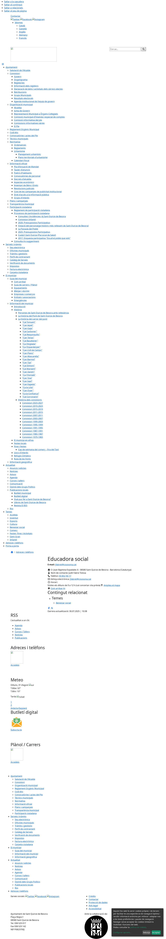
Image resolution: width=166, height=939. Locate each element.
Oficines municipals (24, 822)
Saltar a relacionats (13, 7)
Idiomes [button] (19, 22)
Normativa (20, 801)
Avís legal (93, 905)
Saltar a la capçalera (14, 1)
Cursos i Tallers (22, 631)
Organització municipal (26, 785)
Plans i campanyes (24, 807)
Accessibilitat (95, 908)
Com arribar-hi (58, 588)
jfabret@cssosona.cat (65, 564)
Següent (23, 708)
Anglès (22, 31)
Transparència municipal (27, 810)
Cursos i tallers (22, 875)
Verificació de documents (27, 835)
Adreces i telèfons (25, 552)
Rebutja (146, 932)
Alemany (23, 35)
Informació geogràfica (26, 856)
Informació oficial (23, 804)
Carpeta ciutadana (24, 844)
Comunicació (21, 878)
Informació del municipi (26, 853)
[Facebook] (26, 19)
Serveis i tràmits (18, 816)
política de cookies (138, 927)
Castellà (23, 28)
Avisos (18, 628)
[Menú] (3, 64)
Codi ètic (19, 791)
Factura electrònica (24, 841)
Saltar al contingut (13, 4)
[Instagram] (38, 19)
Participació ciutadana (26, 813)
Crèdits (92, 896)
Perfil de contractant (25, 828)
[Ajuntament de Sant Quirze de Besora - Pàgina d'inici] (34, 54)
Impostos (19, 838)
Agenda (18, 625)
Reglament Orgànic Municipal (29, 788)
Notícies (19, 634)
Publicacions (21, 637)
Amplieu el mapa (112, 585)
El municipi (16, 847)
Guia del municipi (23, 850)
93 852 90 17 (65, 576)
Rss (16, 888)
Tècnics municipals (24, 797)
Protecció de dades (98, 902)
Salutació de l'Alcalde (25, 779)
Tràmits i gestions (23, 825)
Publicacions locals (24, 884)
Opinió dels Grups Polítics (27, 881)
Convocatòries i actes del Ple (29, 794)
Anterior (15, 708)
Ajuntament (16, 776)
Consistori (20, 782)
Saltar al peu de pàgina (15, 10)
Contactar (15, 16)
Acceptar (156, 932)
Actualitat (15, 860)
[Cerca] (143, 49)
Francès (23, 38)
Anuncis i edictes (23, 863)
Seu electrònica (22, 819)
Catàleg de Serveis (24, 832)
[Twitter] (15, 19)
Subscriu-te (16, 729)
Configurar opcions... (122, 932)
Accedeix (15, 665)
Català (22, 25)
